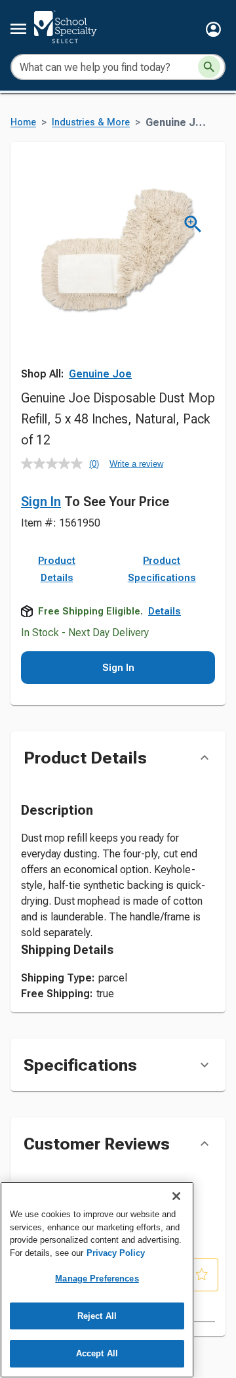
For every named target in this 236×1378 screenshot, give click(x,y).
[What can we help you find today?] (209, 67)
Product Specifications (162, 569)
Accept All (97, 1353)
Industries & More (91, 122)
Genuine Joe (100, 374)
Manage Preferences (96, 1278)
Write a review (136, 464)
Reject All (97, 1316)
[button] (213, 29)
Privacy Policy (116, 1253)
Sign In (41, 501)
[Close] (176, 1196)
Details (164, 611)
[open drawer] (18, 29)
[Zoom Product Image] (193, 224)
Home (23, 122)
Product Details (56, 569)
